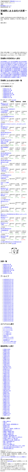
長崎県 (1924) (6, 407)
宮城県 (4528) (6, 353)
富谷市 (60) (8, 67)
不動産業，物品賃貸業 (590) (10, 435)
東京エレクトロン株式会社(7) (8, 109)
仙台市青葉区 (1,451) (5, 61)
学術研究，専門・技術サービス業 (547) (12, 437)
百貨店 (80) (6, 335)
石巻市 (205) (16, 63)
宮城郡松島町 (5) (8, 75)
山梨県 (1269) (6, 375)
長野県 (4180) (6, 376)
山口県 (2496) (6, 397)
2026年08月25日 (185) (8, 282)
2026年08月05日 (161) (8, 300)
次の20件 (14, 100)
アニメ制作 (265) (7, 334)
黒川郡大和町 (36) (9, 68)
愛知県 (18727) (6, 380)
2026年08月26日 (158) (8, 280)
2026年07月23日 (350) (8, 313)
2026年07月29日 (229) (8, 308)
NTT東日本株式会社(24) (6, 241)
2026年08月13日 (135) (8, 293)
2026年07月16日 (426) (8, 319)
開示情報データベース (6, 5)
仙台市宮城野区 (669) (16, 61)
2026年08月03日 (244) (8, 303)
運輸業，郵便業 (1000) (8, 431)
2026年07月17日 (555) (8, 318)
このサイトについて (5, 456)
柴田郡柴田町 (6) (17, 74)
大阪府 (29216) (6, 386)
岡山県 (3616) (6, 395)
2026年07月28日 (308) (8, 309)
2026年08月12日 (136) (8, 295)
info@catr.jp (10, 461)
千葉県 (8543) (6, 365)
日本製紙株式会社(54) (6, 175)
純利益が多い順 (7, 264)
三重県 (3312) (6, 382)
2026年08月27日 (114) (8, 279)
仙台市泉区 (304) (8, 63)
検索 (2, 4)
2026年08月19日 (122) (8, 288)
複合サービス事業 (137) (9, 444)
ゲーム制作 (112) (7, 332)
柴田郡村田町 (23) (9, 70)
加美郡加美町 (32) (18, 68)
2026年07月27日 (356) (8, 310)
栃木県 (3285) (6, 360)
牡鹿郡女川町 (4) (17, 75)
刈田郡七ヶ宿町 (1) (16, 77)
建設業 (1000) (6, 425)
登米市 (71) (15, 65)
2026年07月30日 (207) (8, 306)
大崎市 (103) (17, 64)
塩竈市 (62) (3, 67)
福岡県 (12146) (6, 405)
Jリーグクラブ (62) (7, 328)
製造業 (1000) (6, 427)
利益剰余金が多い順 (8, 268)
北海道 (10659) (6, 349)
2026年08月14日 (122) (8, 292)
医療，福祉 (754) (7, 442)
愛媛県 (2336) (6, 402)
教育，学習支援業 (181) (9, 441)
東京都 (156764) (7, 366)
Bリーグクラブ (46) (8, 330)
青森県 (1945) (6, 350)
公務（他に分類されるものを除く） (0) (12, 447)
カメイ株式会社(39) (5, 199)
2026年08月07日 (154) (8, 298)
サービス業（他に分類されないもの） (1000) (14, 445)
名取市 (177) (22, 63)
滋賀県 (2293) (6, 383)
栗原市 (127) (11, 64)
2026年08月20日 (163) (8, 286)
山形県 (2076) (6, 356)
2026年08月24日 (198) (8, 283)
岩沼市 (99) (22, 64)
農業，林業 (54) (7, 421)
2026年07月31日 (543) (8, 305)
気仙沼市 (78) (9, 65)
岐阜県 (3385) (6, 377)
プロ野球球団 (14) (7, 327)
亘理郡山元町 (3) (7, 77)
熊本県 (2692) (6, 409)
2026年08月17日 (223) (8, 290)
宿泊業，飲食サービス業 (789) (10, 438)
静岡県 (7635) (6, 379)
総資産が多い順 (7, 271)
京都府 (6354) (6, 385)
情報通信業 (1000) (7, 430)
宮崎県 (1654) (6, 412)
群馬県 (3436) (6, 362)
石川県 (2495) (6, 372)
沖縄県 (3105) (6, 415)
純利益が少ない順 (7, 265)
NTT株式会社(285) (17, 241)
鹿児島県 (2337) (7, 413)
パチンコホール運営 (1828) (9, 341)
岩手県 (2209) (6, 352)
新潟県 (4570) (6, 369)
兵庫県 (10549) (6, 387)
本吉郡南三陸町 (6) (8, 74)
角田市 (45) (23, 67)
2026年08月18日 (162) (8, 289)
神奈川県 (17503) (7, 367)
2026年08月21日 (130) (8, 285)
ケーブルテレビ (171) (8, 338)
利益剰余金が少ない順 (8, 270)
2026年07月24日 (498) (8, 312)
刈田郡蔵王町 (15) (16, 71)
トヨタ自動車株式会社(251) (7, 116)
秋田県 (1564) (6, 355)
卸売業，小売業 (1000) (8, 432)
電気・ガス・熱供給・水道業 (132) (11, 428)
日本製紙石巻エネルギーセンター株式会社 (4, 169)
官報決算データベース (15, 1)
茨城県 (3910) (6, 359)
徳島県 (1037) (6, 399)
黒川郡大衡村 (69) (22, 65)
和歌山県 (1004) (7, 390)
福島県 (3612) (6, 357)
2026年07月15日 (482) (8, 320)
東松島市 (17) (8, 71)
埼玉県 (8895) (6, 363)
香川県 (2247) (6, 400)
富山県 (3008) (6, 370)
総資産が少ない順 (7, 273)
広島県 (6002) (6, 396)
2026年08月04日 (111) (8, 302)
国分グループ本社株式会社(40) (8, 214)
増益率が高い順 (7, 267)
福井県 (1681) (6, 373)
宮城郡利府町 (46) (16, 67)
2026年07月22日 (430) (8, 315)
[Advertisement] (14, 38)
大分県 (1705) (6, 410)
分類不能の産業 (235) (8, 448)
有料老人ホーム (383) (8, 337)
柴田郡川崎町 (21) (18, 70)
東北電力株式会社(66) (6, 132)
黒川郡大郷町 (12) (17, 73)
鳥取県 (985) (6, 392)
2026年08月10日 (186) (8, 296)
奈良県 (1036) (6, 389)
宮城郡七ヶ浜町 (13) (7, 73)
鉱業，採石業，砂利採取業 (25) (10, 424)
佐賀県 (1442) (6, 406)
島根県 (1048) (6, 393)
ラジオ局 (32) (6, 331)
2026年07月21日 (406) (8, 316)
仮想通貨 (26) (6, 340)
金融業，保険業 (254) (8, 434)
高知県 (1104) (6, 403)
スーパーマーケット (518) (9, 342)
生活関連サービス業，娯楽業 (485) (11, 440)
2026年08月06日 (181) (8, 299)
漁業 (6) (5, 422)
